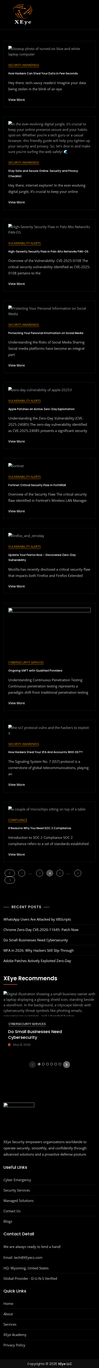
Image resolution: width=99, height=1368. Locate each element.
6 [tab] (60, 1064)
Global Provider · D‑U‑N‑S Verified (30, 1278)
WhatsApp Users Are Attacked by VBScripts (37, 919)
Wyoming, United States (30, 1268)
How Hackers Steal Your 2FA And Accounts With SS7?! (45, 752)
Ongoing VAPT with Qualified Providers (35, 670)
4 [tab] (52, 1064)
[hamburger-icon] (91, 14)
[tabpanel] (49, 1021)
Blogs (7, 1221)
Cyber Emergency (17, 1179)
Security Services (16, 1190)
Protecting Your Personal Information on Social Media (45, 333)
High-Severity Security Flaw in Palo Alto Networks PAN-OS (48, 251)
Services (9, 1324)
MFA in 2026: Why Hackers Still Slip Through (38, 950)
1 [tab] (39, 1064)
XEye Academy (14, 1334)
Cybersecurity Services (26, 662)
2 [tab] (43, 1064)
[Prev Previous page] (10, 873)
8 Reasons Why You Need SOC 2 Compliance (39, 828)
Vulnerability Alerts (24, 243)
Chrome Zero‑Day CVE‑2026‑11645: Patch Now (41, 929)
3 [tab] (48, 1064)
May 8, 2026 (21, 1044)
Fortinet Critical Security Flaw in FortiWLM (37, 485)
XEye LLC (65, 1364)
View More (16, 99)
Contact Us (11, 1211)
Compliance (17, 820)
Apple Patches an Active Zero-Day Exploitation (41, 409)
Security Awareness (23, 65)
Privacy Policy (14, 1345)
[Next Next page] (10, 880)
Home (8, 1303)
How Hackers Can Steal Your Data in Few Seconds (43, 73)
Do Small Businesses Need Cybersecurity (35, 940)
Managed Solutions (18, 1200)
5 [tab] (56, 1064)
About (8, 1314)
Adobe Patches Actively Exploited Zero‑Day (37, 960)
